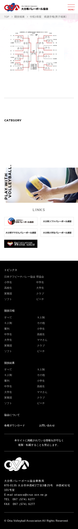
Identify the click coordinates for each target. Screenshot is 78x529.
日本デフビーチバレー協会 (19, 276)
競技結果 (9, 362)
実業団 (8, 293)
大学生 (40, 287)
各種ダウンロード (14, 425)
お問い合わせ (47, 425)
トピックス (10, 269)
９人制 (41, 317)
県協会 (40, 276)
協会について (12, 414)
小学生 (8, 282)
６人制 (8, 322)
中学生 (40, 282)
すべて (8, 317)
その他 (41, 322)
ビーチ (40, 299)
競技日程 (9, 310)
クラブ (40, 293)
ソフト (8, 299)
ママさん (42, 339)
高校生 (8, 287)
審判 (6, 328)
